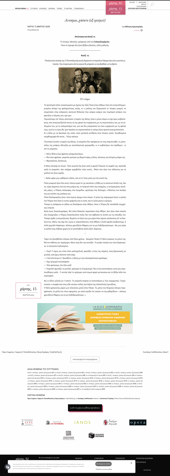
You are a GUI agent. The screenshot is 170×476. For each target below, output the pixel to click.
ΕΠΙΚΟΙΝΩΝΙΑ (141, 6)
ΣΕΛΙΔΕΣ (132, 2)
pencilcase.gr (147, 470)
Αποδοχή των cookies (103, 464)
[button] (7, 467)
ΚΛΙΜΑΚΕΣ (43, 8)
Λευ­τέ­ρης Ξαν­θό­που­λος (87, 398)
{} (33, 30)
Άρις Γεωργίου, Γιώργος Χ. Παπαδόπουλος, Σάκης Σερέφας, (32, 352)
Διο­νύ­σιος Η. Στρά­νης (120, 398)
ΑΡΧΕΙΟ (143, 4)
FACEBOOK (78, 458)
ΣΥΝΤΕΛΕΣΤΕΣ (120, 458)
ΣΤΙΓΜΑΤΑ (34, 8)
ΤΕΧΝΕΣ (59, 8)
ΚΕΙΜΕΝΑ (51, 8)
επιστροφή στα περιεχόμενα (85, 359)
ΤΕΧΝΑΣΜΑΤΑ (79, 8)
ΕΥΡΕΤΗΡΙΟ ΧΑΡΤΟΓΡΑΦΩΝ (137, 8)
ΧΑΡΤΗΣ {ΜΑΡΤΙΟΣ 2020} (38, 26)
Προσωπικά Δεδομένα (144, 458)
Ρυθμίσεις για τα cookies (104, 469)
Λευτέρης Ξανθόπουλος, (155, 352)
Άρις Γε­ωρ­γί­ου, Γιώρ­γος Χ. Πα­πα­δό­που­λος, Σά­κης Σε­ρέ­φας (51, 398)
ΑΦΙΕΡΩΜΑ (142, 2)
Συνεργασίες (99, 458)
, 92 (22, 459)
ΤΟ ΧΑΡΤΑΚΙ (68, 8)
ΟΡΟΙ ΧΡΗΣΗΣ (141, 462)
